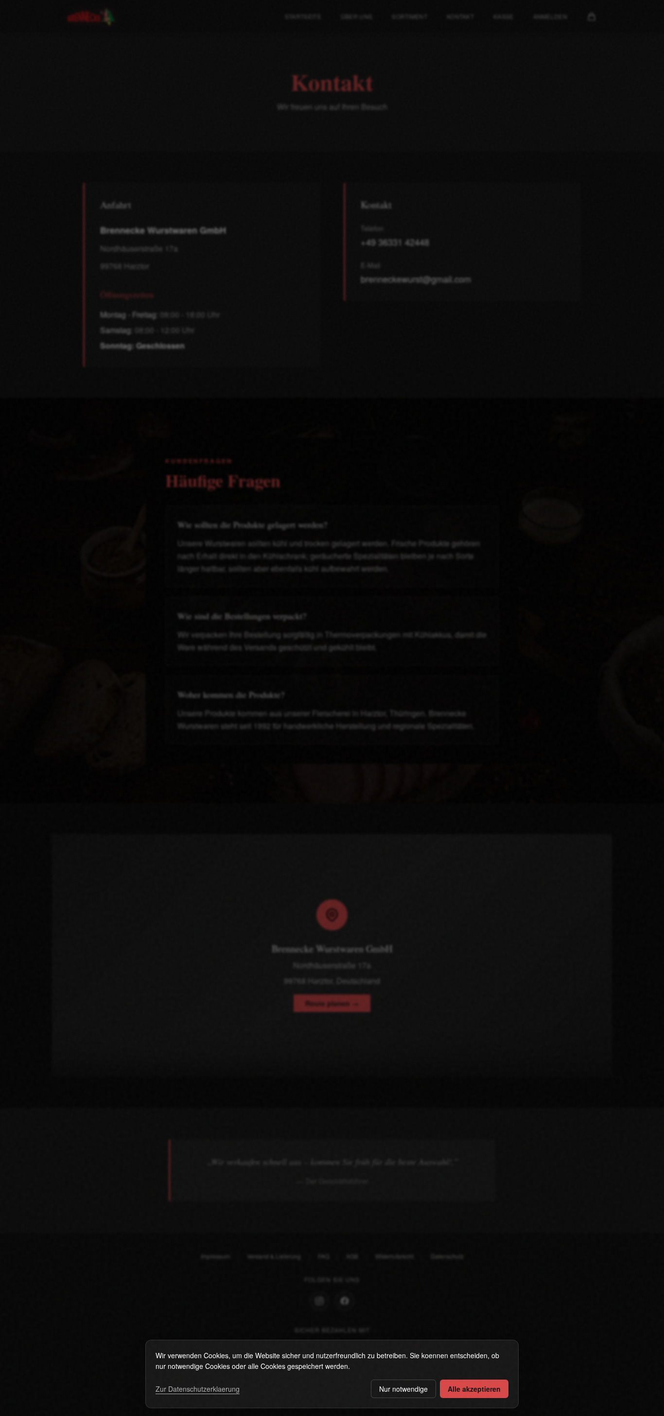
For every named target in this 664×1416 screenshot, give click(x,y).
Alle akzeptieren (474, 1389)
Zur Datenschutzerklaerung (198, 1389)
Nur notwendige (403, 1389)
